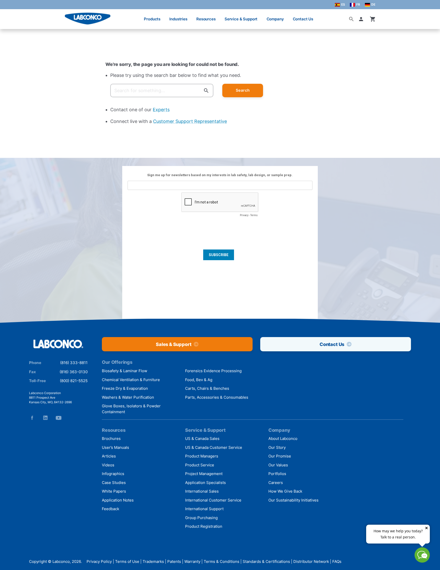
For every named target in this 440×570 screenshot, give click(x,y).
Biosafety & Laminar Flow (124, 370)
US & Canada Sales (202, 438)
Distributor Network (311, 561)
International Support (204, 508)
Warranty (192, 561)
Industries (178, 19)
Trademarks (153, 561)
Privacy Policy (99, 561)
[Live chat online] (422, 561)
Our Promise (279, 456)
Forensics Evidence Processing (213, 370)
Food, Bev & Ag (198, 379)
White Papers (114, 491)
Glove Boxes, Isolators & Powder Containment (131, 409)
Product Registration (203, 526)
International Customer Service (213, 500)
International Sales (202, 491)
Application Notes (118, 500)
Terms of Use (127, 561)
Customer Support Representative (190, 121)
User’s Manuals (115, 447)
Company (275, 19)
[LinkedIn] (45, 418)
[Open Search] (351, 19)
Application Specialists (205, 482)
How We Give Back (285, 491)
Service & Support (241, 19)
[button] (362, 19)
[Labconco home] (58, 344)
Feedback (110, 508)
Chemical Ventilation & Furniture (131, 379)
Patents (174, 561)
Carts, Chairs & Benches (207, 388)
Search (243, 90)
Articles (109, 456)
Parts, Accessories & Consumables (216, 397)
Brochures (111, 438)
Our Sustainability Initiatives (293, 500)
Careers (275, 482)
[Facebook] (32, 418)
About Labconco (282, 438)
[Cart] (372, 19)
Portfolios (277, 473)
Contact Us (303, 19)
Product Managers (201, 456)
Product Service (199, 465)
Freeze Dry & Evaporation (125, 388)
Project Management (204, 473)
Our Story (277, 447)
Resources (206, 19)
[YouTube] (59, 418)
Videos (108, 465)
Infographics (113, 473)
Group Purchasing (201, 517)
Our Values (278, 465)
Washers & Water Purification (128, 397)
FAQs (336, 561)
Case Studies (114, 482)
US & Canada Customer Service (213, 447)
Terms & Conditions (221, 561)
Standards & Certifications (266, 561)
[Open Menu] (9, 16)
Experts (161, 109)
